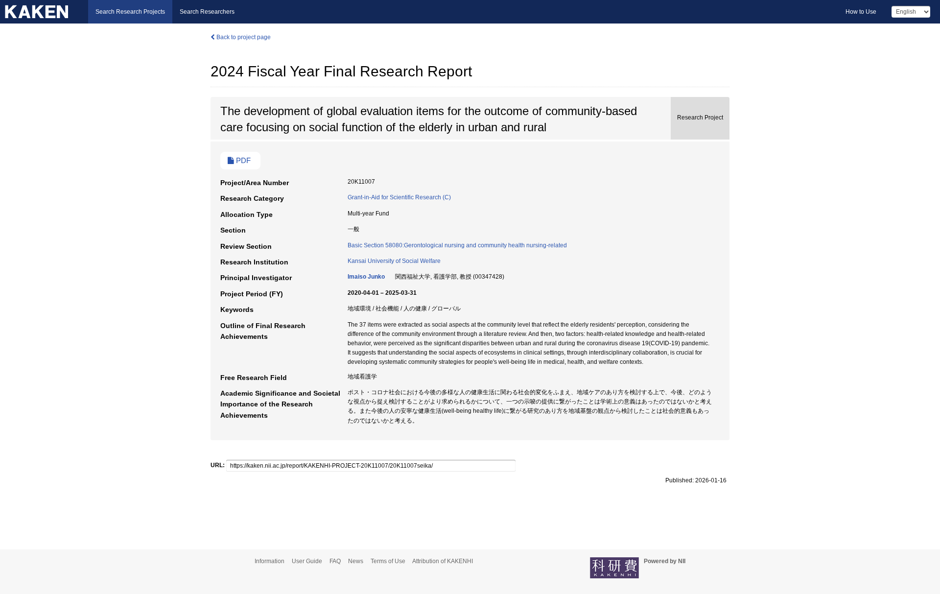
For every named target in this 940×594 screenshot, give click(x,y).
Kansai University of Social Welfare (394, 261)
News (355, 561)
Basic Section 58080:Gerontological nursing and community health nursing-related (457, 245)
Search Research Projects (130, 11)
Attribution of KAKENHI (442, 561)
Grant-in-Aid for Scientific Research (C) (399, 197)
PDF (242, 161)
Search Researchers (207, 11)
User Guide (307, 561)
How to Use (861, 11)
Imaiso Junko (366, 276)
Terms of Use (388, 561)
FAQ (335, 561)
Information (269, 561)
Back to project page (243, 37)
